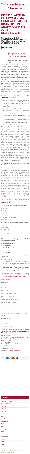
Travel (2, 441)
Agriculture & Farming (6, 401)
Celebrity (3, 408)
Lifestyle (3, 418)
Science (3, 426)
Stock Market (4, 436)
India (2, 416)
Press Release (4, 421)
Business (3, 406)
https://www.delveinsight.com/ (13, 350)
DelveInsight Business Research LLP (19, 337)
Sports (2, 431)
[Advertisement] (15, 379)
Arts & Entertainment (6, 403)
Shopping (3, 429)
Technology (4, 439)
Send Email (8, 340)
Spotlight (3, 434)
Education (3, 411)
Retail (2, 424)
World (2, 444)
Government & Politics (6, 413)
